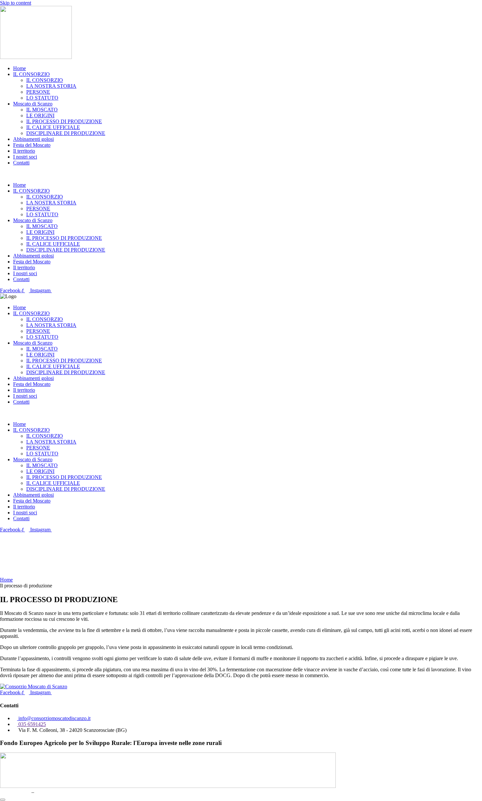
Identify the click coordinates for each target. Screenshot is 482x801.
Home (19, 68)
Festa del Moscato (31, 145)
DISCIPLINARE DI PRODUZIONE (65, 133)
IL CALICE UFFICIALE (53, 127)
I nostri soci (25, 157)
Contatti (21, 162)
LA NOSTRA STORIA (51, 86)
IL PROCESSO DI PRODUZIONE (64, 121)
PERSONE (38, 92)
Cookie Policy (50, 792)
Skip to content (15, 3)
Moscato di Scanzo (32, 103)
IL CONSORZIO (31, 74)
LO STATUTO (42, 98)
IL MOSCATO (42, 109)
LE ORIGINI (40, 115)
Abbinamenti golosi (33, 139)
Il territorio (24, 151)
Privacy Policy (15, 792)
